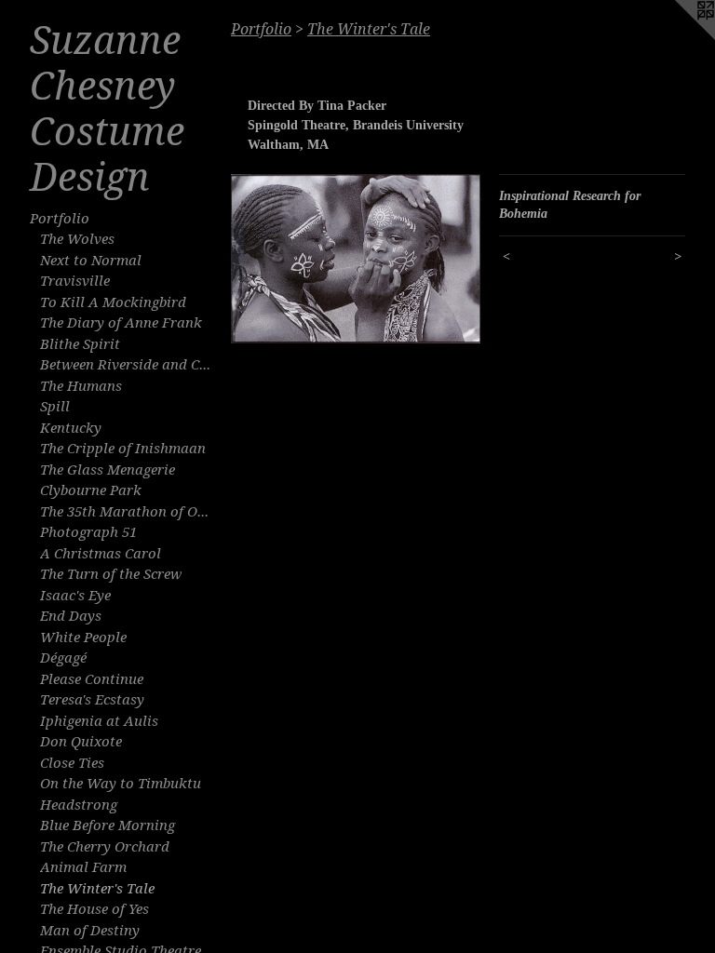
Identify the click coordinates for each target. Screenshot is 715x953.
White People (83, 637)
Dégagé (63, 658)
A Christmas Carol (100, 553)
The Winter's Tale (97, 888)
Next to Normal (91, 260)
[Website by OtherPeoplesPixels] (678, 37)
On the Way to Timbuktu (120, 783)
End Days (70, 616)
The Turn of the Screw (111, 574)
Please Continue (91, 679)
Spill (55, 406)
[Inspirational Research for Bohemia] (355, 258)
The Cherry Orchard (104, 847)
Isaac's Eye (75, 595)
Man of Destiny (90, 930)
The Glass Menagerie (107, 470)
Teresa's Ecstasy (92, 699)
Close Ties (72, 763)
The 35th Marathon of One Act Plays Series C (128, 511)
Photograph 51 (88, 532)
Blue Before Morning (107, 825)
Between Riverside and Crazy (128, 364)
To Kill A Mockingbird (113, 302)
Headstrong (78, 805)
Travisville (75, 281)
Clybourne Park (91, 490)
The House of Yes (94, 909)
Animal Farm (83, 867)
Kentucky (70, 428)
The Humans (81, 386)
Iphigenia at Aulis (99, 721)
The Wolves (77, 239)
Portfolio (59, 218)
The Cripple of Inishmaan (123, 448)
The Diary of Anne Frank (121, 323)
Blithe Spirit (80, 344)
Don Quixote (81, 741)
